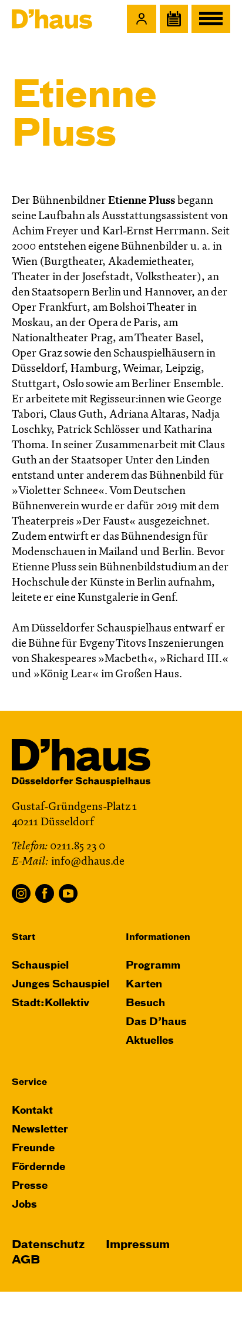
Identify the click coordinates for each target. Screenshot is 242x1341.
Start (23, 937)
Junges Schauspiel (60, 985)
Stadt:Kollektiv (50, 1004)
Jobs (24, 1205)
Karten (144, 985)
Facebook (44, 893)
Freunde (33, 1149)
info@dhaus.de (88, 862)
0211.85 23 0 (77, 846)
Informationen (158, 937)
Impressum (138, 1245)
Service (29, 1082)
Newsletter (40, 1130)
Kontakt (32, 1111)
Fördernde (38, 1167)
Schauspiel (40, 966)
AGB (26, 1260)
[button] (141, 19)
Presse (30, 1186)
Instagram (21, 893)
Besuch (145, 1004)
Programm (153, 966)
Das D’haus (156, 1022)
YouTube (68, 893)
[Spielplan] (174, 19)
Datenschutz (48, 1245)
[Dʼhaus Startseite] (52, 19)
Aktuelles (150, 1041)
